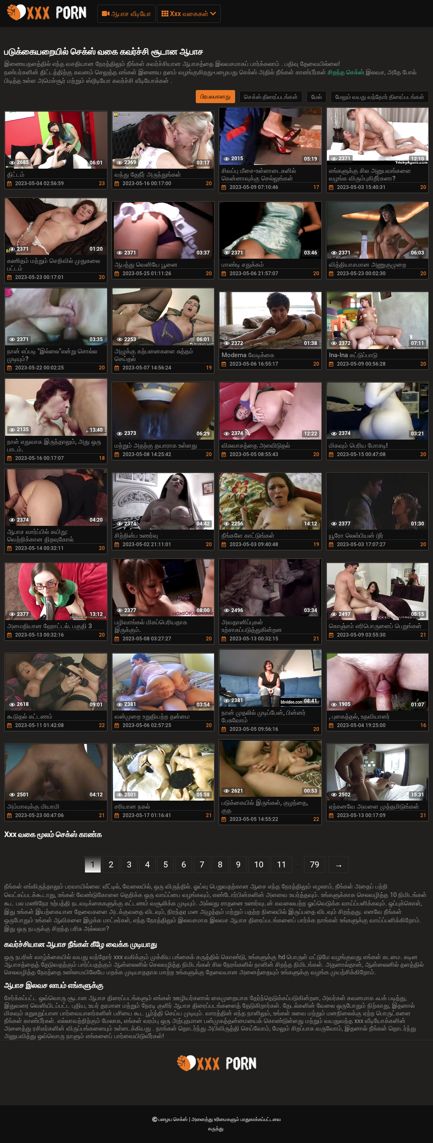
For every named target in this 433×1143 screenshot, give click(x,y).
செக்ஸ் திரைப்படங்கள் (271, 96)
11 (281, 864)
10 (258, 864)
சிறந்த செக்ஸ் (347, 72)
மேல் (316, 96)
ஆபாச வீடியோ (130, 14)
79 (314, 864)
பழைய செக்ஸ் (174, 1119)
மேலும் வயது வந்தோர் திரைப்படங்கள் (379, 96)
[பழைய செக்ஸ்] (46, 19)
